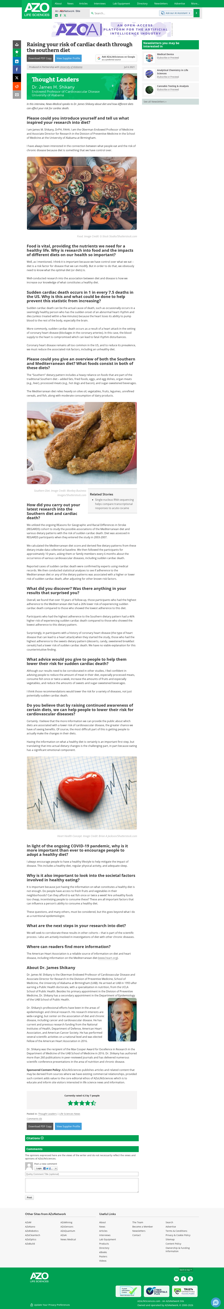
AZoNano (30, 1226)
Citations (33, 1138)
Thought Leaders (47, 1113)
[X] (17, 78)
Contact (136, 1235)
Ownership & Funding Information (178, 1249)
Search (169, 1222)
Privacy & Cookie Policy (178, 1235)
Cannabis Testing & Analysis (173, 86)
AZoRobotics (32, 1230)
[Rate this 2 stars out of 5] (76, 1103)
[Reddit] (17, 86)
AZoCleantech (32, 1235)
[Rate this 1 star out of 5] (70, 1103)
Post (29, 1197)
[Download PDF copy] (17, 44)
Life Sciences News (69, 1113)
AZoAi (64, 1235)
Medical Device (165, 54)
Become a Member (142, 1226)
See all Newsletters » (155, 101)
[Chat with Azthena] (216, 1302)
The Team (137, 1222)
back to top (185, 1269)
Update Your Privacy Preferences (51, 1304)
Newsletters (138, 1230)
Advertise (171, 1226)
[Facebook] (17, 69)
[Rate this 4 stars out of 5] (88, 1103)
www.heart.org (108, 958)
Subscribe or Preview (168, 57)
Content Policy (173, 1243)
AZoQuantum (68, 1230)
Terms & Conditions (176, 1230)
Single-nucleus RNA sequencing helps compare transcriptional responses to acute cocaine (114, 504)
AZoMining (66, 1222)
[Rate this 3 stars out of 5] (82, 1103)
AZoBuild (30, 1243)
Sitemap (170, 1239)
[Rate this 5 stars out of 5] (93, 1103)
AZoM (28, 1222)
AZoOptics (30, 1239)
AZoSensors (67, 1226)
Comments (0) (34, 1118)
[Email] (17, 95)
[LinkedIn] (17, 61)
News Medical (68, 1239)
